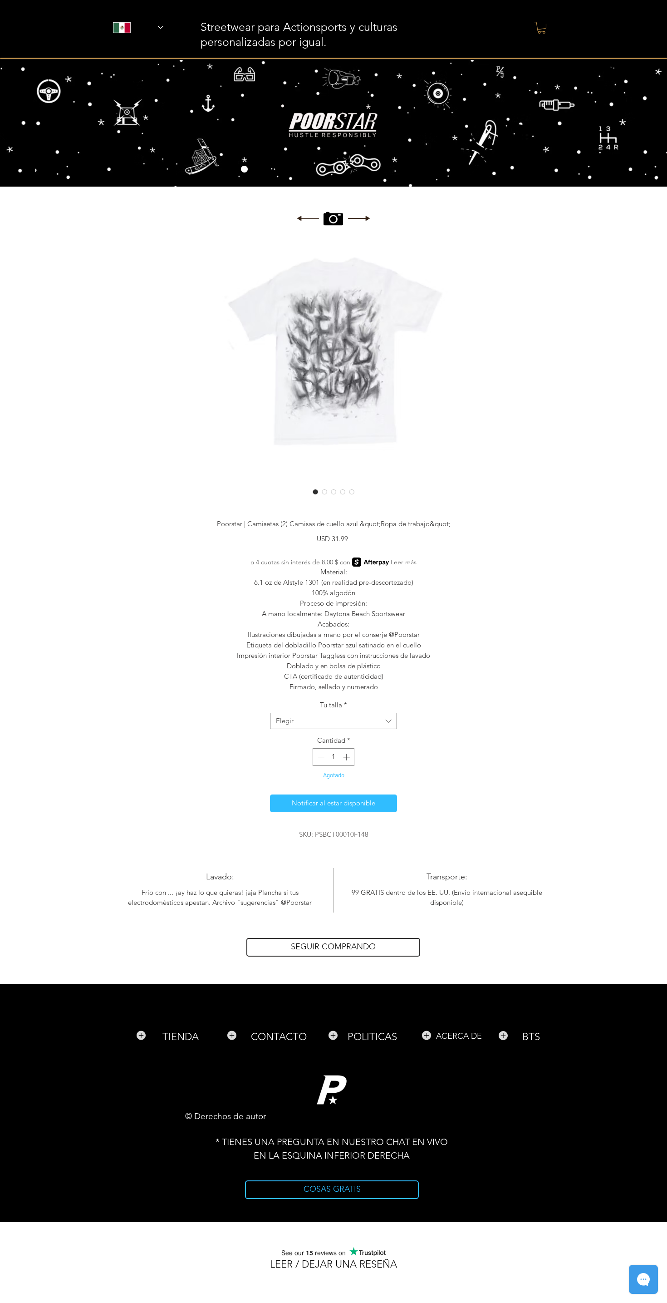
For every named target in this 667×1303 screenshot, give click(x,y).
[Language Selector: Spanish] (126, 27)
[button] (542, 28)
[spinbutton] (333, 757)
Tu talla (333, 705)
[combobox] (333, 721)
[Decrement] (320, 757)
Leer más (404, 562)
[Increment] (347, 757)
